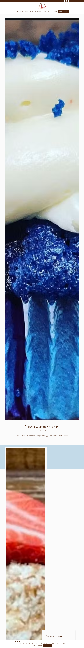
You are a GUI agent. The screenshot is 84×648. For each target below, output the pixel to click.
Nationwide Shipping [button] (52, 11)
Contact (37, 643)
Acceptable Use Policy (60, 643)
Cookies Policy (51, 643)
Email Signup (48, 645)
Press (41, 643)
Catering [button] (31, 11)
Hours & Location (20, 11)
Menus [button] (26, 11)
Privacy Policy (28, 643)
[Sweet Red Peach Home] (42, 6)
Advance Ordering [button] (63, 11)
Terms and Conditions (37, 645)
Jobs (33, 643)
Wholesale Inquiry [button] (38, 11)
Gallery (45, 643)
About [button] (45, 11)
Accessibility (21, 643)
